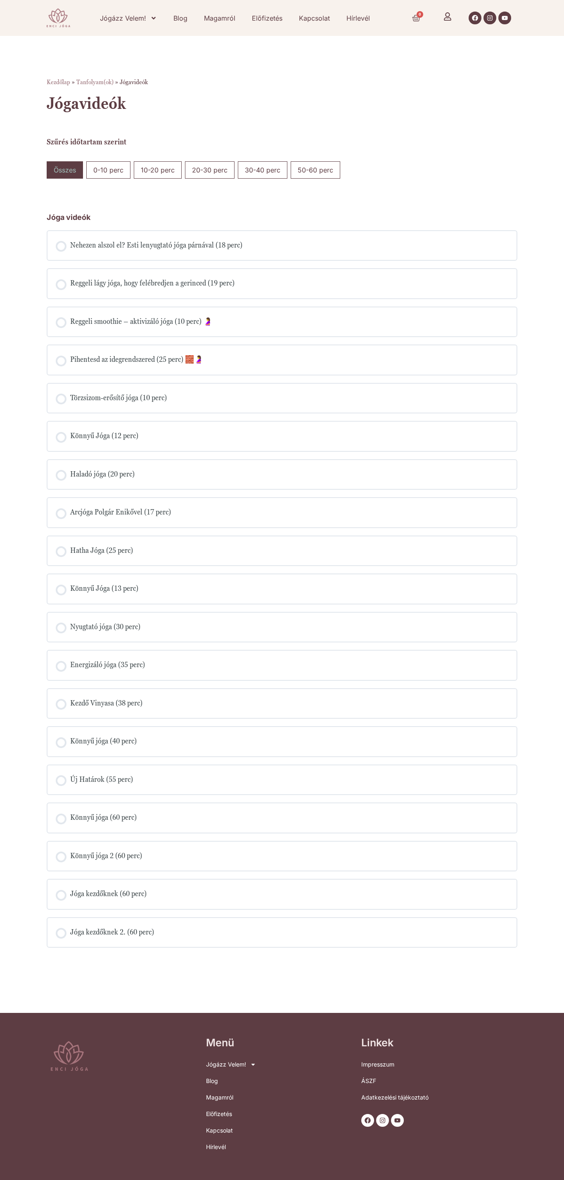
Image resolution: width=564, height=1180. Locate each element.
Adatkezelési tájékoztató (395, 1097)
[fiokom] (447, 16)
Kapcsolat (314, 18)
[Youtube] (504, 18)
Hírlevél (358, 18)
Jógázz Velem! (123, 18)
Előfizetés (267, 18)
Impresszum (377, 1064)
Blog (180, 18)
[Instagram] (489, 18)
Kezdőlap (58, 81)
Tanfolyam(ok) (95, 81)
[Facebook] (475, 18)
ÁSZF (368, 1080)
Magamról (219, 18)
